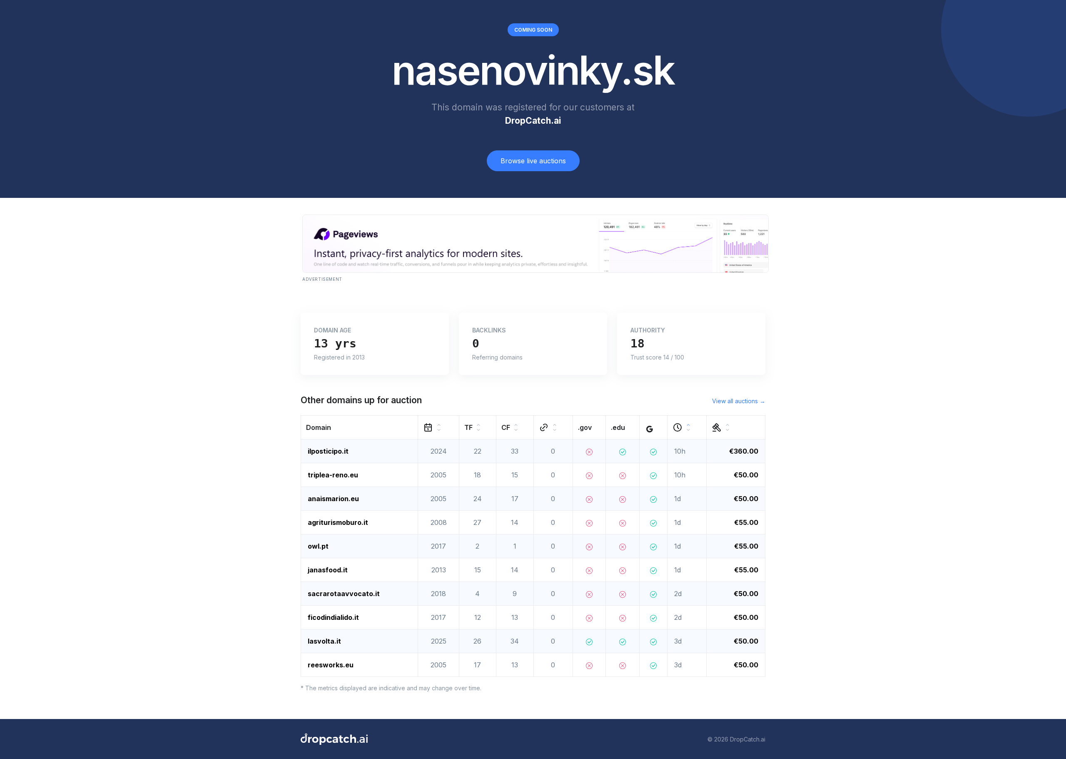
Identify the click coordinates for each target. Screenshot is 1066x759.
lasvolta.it (324, 641)
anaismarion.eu (333, 498)
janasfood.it (328, 570)
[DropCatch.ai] (334, 739)
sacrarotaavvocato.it (344, 593)
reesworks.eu (331, 665)
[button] (359, 427)
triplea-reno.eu (333, 475)
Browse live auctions (533, 161)
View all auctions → (738, 400)
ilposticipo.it (328, 451)
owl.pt (318, 546)
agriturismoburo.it (338, 522)
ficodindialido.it (333, 617)
